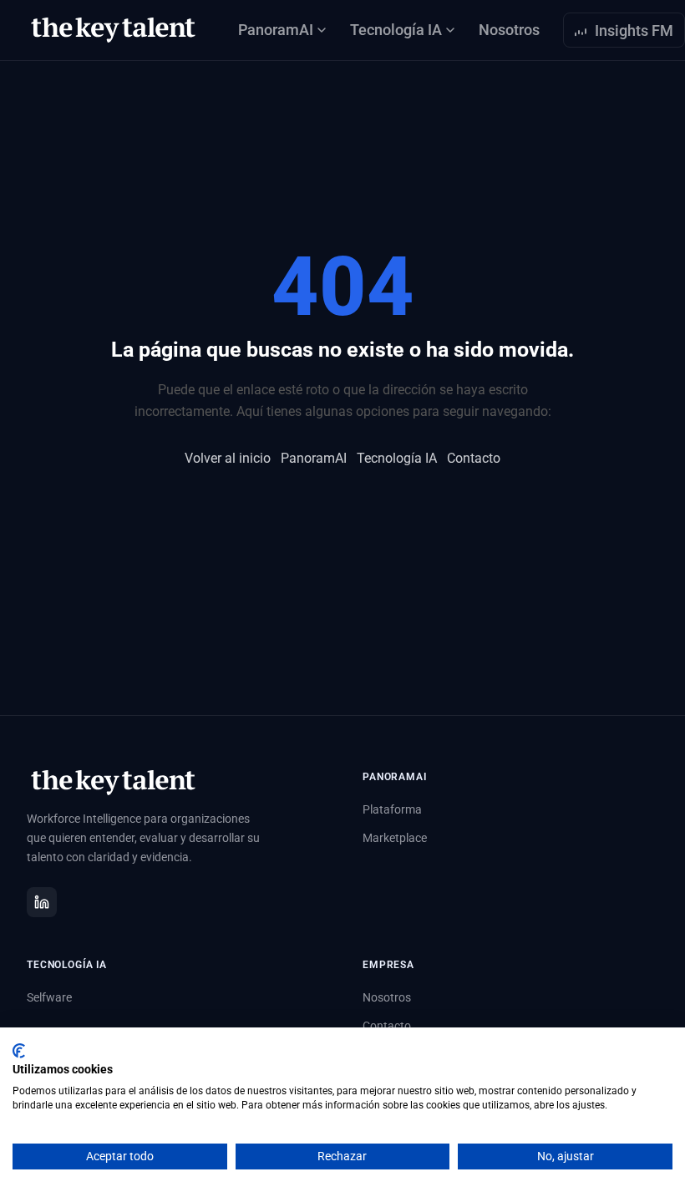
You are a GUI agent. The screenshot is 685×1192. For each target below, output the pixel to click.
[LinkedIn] (42, 902)
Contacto (473, 458)
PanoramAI (314, 458)
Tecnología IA (397, 458)
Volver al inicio (228, 458)
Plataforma (392, 809)
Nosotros (509, 29)
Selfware (49, 997)
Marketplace (395, 838)
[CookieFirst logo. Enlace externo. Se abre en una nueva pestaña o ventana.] (19, 1050)
